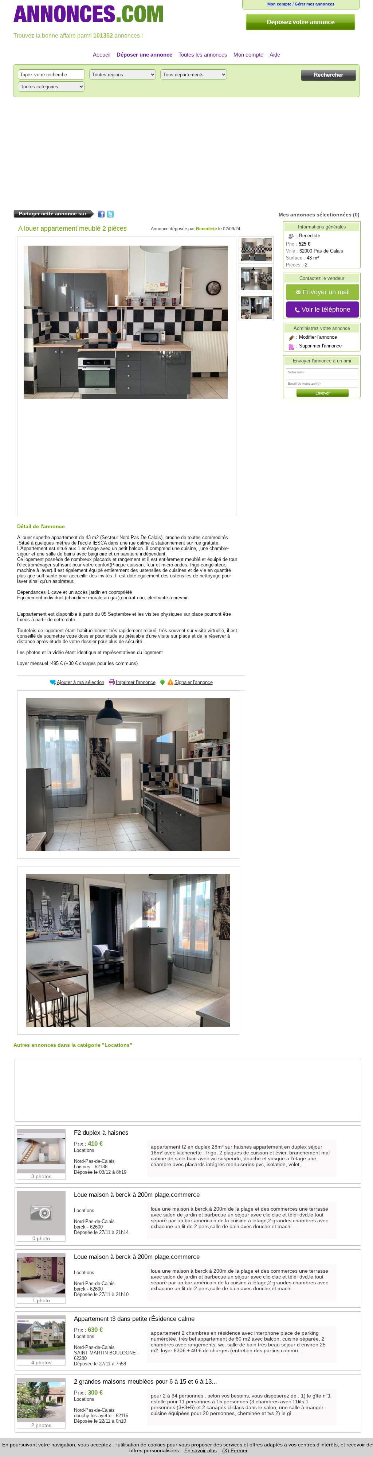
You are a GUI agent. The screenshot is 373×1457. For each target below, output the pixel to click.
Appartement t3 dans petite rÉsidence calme (134, 1318)
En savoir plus (200, 1450)
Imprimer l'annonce (136, 682)
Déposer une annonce (144, 54)
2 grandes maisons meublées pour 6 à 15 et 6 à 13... (145, 1381)
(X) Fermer (235, 1450)
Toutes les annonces (202, 54)
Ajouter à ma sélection (80, 682)
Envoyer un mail (325, 292)
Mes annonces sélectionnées (315, 215)
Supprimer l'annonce (320, 346)
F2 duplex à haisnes (101, 1132)
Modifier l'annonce (318, 337)
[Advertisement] (186, 154)
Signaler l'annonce (193, 682)
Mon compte (248, 54)
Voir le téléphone (325, 309)
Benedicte (206, 228)
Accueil (101, 54)
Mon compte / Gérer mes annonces (300, 4)
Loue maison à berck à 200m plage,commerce (137, 1194)
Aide (275, 54)
